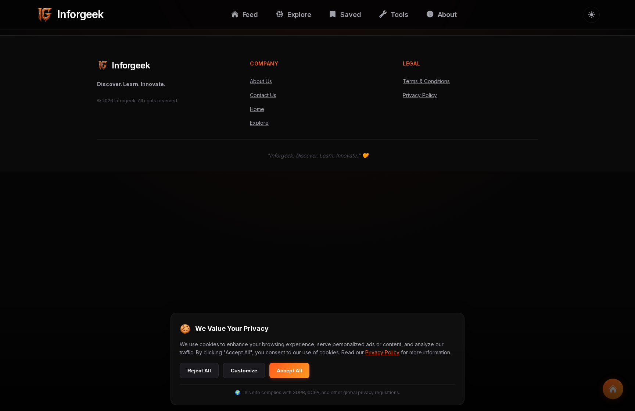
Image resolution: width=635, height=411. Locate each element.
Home (257, 109)
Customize (244, 370)
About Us (261, 81)
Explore (259, 123)
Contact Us (263, 95)
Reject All (199, 370)
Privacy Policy (420, 95)
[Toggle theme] (592, 15)
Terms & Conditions (426, 81)
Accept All (289, 370)
